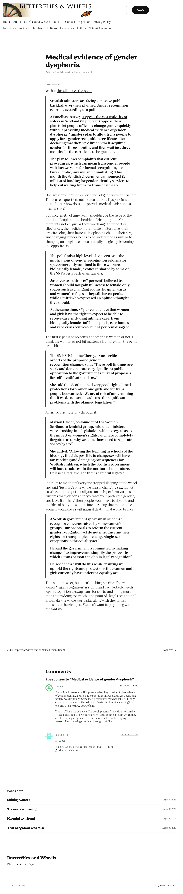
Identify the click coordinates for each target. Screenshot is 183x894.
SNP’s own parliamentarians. (79, 273)
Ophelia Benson (62, 72)
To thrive (168, 650)
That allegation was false (26, 827)
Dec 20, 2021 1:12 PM (129, 734)
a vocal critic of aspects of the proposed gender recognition (85, 360)
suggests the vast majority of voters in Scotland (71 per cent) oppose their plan (88, 121)
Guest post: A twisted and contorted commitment (37, 650)
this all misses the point (74, 90)
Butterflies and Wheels (31, 857)
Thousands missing (21, 809)
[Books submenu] (61, 22)
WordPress (171, 885)
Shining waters (18, 799)
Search (140, 10)
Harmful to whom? (21, 818)
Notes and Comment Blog (82, 72)
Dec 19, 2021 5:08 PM (129, 685)
